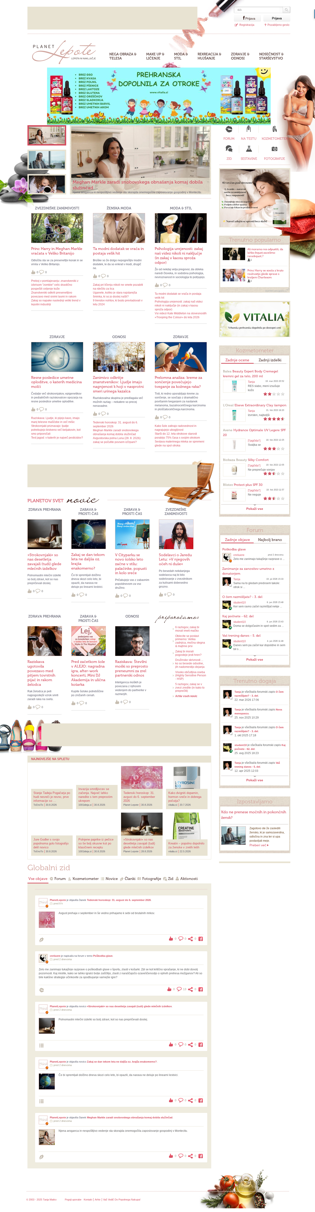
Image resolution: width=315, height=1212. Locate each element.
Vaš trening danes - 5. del (241, 636)
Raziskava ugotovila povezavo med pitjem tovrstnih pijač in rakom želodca (41, 672)
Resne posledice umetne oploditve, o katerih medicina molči (56, 382)
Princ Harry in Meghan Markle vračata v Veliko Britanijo (56, 251)
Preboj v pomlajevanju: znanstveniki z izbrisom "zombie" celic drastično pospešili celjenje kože (54, 284)
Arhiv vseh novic (186, 696)
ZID (229, 159)
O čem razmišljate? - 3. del (242, 597)
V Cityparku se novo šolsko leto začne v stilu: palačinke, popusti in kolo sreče (131, 564)
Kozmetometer (86, 878)
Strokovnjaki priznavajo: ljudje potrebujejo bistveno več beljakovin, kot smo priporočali (55, 429)
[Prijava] (239, 18)
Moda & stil (181, 56)
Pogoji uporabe (73, 1199)
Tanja (251, 381)
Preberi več (258, 845)
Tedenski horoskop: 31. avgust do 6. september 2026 (119, 900)
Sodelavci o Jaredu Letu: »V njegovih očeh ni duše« (175, 559)
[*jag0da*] (254, 440)
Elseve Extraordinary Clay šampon (254, 405)
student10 (239, 602)
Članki (130, 878)
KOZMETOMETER (275, 139)
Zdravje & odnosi (240, 56)
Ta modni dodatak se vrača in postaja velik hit (118, 251)
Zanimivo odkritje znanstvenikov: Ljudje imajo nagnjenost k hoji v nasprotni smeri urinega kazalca (118, 384)
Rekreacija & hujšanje (209, 56)
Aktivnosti (189, 878)
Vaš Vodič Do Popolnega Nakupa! (121, 1199)
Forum (60, 878)
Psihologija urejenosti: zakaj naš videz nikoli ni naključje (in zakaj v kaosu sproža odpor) (179, 255)
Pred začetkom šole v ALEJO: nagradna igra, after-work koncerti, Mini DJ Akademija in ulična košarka (88, 672)
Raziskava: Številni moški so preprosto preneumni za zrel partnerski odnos (131, 668)
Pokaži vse (254, 509)
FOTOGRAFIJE (274, 159)
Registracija (246, 25)
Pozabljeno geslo (278, 25)
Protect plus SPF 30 (243, 485)
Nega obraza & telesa (123, 56)
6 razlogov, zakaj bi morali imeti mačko (187, 629)
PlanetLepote (58, 900)
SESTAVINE (249, 159)
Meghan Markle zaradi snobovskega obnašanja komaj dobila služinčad (129, 1117)
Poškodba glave (103, 955)
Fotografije (151, 878)
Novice (112, 878)
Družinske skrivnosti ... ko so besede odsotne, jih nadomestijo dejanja (190, 663)
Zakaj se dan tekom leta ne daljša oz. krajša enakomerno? (122, 1061)
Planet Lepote (65, 51)
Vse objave (38, 878)
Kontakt (88, 1199)
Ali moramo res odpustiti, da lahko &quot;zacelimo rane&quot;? (265, 253)
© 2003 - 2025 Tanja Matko (41, 1199)
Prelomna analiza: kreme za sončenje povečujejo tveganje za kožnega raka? (178, 382)
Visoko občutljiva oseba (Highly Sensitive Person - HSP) (190, 676)
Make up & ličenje (155, 56)
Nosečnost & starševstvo (271, 56)
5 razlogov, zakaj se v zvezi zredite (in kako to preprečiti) (190, 688)
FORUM (229, 139)
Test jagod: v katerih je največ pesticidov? (57, 437)
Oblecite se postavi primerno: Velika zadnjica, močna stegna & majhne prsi (190, 641)
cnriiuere (55, 955)
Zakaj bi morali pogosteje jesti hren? (188, 653)
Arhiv (98, 1199)
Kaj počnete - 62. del (238, 616)
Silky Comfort (246, 460)
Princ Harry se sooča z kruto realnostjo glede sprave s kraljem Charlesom (265, 274)
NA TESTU (248, 139)
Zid (170, 878)
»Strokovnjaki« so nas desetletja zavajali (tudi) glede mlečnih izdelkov (44, 562)
